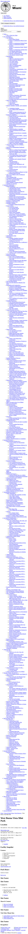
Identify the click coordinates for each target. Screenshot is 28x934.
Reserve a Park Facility (11, 735)
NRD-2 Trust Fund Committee (16, 143)
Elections (8, 148)
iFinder (8, 807)
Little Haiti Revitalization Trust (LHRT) (18, 120)
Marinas (8, 738)
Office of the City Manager (15, 96)
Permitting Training (10, 203)
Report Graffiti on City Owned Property (15, 639)
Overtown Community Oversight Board (18, 142)
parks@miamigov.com (6, 866)
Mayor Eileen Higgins (14, 39)
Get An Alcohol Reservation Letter (14, 678)
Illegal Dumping (10, 640)
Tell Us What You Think (11, 35)
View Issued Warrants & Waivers (13, 431)
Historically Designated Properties (14, 380)
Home (2, 813)
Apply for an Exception (14, 699)
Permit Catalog (9, 205)
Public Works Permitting (14, 212)
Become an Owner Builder (15, 287)
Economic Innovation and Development (18, 99)
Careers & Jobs (6, 649)
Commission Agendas (14, 108)
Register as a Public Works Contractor (15, 432)
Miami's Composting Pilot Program (17, 535)
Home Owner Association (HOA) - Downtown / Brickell (17, 574)
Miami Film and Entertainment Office (17, 78)
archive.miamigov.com (8, 918)
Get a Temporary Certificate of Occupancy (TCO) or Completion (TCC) (17, 296)
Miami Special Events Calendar (16, 333)
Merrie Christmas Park (14, 725)
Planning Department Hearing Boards (17, 121)
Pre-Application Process (14, 682)
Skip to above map (5, 840)
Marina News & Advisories (15, 745)
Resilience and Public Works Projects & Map (16, 516)
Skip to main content (5, 1)
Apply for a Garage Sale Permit (16, 222)
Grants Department (13, 70)
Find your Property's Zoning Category (17, 692)
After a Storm (12, 541)
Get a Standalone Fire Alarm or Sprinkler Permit (16, 217)
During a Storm (12, 540)
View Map (24, 827)
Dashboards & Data (10, 788)
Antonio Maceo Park (14, 721)
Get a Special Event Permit (15, 330)
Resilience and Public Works (15, 88)
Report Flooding (13, 615)
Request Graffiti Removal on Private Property (16, 643)
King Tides (11, 146)
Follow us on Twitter (8, 905)
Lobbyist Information (11, 486)
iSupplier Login (12, 451)
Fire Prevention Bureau (11, 281)
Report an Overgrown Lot (15, 632)
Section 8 (11, 760)
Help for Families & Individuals (16, 787)
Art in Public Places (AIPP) (15, 122)
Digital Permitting (10, 186)
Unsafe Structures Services (15, 280)
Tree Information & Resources (16, 343)
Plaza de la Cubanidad (14, 726)
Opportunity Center (13, 669)
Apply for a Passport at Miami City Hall (18, 172)
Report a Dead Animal (14, 635)
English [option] (13, 26)
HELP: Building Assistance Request (14, 182)
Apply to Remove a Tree (14, 351)
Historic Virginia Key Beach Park (16, 732)
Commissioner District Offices (16, 79)
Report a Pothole (13, 594)
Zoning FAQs (9, 675)
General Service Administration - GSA (18, 69)
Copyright (23, 930)
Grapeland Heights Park (14, 723)
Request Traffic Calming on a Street (14, 499)
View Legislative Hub (11, 177)
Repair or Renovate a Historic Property (18, 381)
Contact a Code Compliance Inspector (17, 252)
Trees (7, 337)
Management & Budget (14, 77)
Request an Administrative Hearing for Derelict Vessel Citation (18, 630)
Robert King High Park (14, 727)
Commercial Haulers (14, 533)
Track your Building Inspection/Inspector (13, 245)
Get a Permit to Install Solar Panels (17, 230)
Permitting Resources (11, 300)
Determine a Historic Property (16, 276)
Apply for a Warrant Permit (15, 218)
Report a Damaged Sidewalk (15, 602)
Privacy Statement (16, 930)
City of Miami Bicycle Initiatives (16, 510)
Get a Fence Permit (13, 209)
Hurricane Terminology (14, 546)
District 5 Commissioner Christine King (18, 49)
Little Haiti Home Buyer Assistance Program (16, 774)
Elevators (8, 416)
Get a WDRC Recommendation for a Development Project (14, 708)
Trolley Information (10, 493)
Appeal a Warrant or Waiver (15, 596)
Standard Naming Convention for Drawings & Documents (16, 192)
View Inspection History (14, 247)
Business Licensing (10, 460)
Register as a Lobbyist (14, 97)
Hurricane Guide (10, 537)
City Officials (9, 38)
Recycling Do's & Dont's (15, 528)
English (13, 20)
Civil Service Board (13, 62)
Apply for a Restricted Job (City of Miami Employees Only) (17, 660)
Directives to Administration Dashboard (15, 147)
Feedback (5, 895)
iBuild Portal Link (10, 437)
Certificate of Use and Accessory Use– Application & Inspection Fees (15, 489)
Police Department (13, 83)
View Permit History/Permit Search (17, 302)
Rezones (8, 680)
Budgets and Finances (11, 473)
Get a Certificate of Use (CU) (16, 462)
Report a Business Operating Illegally (14, 490)
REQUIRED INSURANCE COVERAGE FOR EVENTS (16, 335)
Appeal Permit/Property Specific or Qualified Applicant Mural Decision (17, 371)
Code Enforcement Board (15, 118)
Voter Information (13, 161)
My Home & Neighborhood (9, 518)
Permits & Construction (8, 185)
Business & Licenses (8, 440)
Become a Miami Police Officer (16, 654)
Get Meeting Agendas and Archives (14, 178)
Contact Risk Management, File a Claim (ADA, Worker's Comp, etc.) (18, 600)
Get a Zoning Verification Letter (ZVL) (18, 688)
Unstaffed (5, 844)
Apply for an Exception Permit (16, 220)
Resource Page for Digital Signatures (17, 198)
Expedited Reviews (10, 420)
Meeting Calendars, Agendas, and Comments (16, 105)
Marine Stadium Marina (14, 744)
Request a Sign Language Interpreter (17, 607)
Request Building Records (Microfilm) (18, 260)
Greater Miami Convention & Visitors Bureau (13, 915)
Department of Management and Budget (18, 476)
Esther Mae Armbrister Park (15, 722)
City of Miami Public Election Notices (17, 155)
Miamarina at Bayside (14, 743)
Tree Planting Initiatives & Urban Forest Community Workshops (15, 647)
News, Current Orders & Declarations (14, 780)
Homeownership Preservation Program (18, 769)
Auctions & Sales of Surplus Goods (17, 453)
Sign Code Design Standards (15, 484)
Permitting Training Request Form (17, 204)
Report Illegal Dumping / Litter (16, 641)
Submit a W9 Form (13, 458)
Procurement (12, 87)
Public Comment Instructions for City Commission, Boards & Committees (17, 113)
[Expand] (7, 34)
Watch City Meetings (14, 104)
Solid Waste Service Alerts (15, 532)
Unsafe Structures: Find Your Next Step (18, 311)
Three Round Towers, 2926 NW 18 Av (18, 398)
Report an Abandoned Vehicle (16, 606)
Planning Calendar (10, 713)
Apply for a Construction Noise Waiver (18, 293)
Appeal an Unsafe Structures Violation (18, 313)
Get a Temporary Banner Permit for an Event (16, 429)
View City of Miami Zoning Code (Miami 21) (16, 674)
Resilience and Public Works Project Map (15, 809)
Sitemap (2, 931)
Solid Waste (12, 92)
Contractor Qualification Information (17, 286)
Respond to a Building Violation (16, 321)
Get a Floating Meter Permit (12, 419)
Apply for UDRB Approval (12, 706)
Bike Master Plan (13, 509)
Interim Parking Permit (14, 514)
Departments (9, 56)
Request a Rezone (13, 406)
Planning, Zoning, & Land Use (10, 673)
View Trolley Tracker (14, 496)
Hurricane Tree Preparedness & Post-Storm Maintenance (17, 543)
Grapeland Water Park (14, 731)
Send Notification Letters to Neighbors (18, 274)
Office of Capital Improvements (16, 58)
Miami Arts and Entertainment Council (18, 138)
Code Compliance (13, 64)
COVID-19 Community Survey (16, 790)
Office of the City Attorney (15, 60)
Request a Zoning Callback (12, 701)
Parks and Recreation (14, 81)
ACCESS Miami (13, 670)
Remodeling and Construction (13, 285)
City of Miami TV (13, 101)
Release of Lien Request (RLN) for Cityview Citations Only (17, 625)
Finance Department (13, 66)
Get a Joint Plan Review (14, 427)
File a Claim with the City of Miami (17, 614)
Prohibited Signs (13, 483)
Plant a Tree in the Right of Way (16, 352)
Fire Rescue (12, 68)
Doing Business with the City (13, 441)
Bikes (7, 507)
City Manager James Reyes (15, 51)
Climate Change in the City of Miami (14, 144)
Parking (8, 511)
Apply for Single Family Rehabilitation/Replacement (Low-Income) (17, 772)
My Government (7, 36)
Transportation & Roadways (9, 492)
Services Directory (7, 810)
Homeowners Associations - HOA (14, 557)
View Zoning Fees (10, 717)
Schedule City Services (11, 183)
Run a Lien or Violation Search (16, 256)
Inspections (8, 237)
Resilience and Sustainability (15, 90)
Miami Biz (8, 472)
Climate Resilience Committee (16, 129)
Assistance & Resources (11, 783)
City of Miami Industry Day (15, 459)
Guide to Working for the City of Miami (18, 657)
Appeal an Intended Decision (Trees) (17, 360)
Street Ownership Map (11, 805)
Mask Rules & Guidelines (12, 791)
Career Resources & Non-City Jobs (14, 667)
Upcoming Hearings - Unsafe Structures (18, 320)
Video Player (12, 103)
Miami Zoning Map (10, 803)
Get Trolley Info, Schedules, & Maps (17, 494)
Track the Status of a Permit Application (18, 304)
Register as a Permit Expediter (13, 200)
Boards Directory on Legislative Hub (17, 116)
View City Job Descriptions (15, 658)
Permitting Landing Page (12, 202)
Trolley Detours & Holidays (15, 498)
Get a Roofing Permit (14, 208)
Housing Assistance (7, 751)
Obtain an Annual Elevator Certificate (17, 418)
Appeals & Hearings (11, 181)
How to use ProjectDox (11, 403)
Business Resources (13, 784)
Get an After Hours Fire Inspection (17, 251)
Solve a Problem (10, 593)
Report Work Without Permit (15, 325)
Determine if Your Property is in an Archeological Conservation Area (17, 278)
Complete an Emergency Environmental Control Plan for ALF (15, 776)
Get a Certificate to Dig (14, 395)
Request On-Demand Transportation (14, 502)
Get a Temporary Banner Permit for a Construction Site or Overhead (14, 504)
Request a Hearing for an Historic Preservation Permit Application (16, 383)
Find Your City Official (11, 797)
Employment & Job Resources (16, 786)
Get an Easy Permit (13, 207)
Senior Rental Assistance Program (17, 757)
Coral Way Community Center (16, 734)
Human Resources (13, 73)
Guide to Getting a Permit (15, 190)
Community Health (7, 778)
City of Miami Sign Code (12, 480)
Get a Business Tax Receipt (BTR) (17, 463)
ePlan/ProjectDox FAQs (14, 189)
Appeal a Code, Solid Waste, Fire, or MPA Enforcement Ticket (17, 375)
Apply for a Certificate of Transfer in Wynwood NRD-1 (14, 715)
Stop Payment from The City (15, 457)
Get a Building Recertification (16, 312)
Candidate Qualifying (14, 162)
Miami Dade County (8, 917)
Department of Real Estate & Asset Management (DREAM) (17, 85)
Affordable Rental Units (14, 756)
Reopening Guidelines (11, 792)
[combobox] (8, 23)
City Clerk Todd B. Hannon (15, 52)
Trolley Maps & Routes (14, 497)
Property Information (11, 255)
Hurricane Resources (14, 548)
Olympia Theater (10, 749)
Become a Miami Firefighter (15, 656)
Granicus (19, 932)
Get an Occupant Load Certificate (14, 477)
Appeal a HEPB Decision (15, 390)
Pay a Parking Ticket (14, 512)
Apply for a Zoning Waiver (15, 411)
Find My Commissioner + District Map (18, 53)
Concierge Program (10, 436)
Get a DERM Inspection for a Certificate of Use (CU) (16, 240)
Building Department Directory (13, 358)
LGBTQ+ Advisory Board (15, 139)
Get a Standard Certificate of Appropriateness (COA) (15, 386)
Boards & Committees (11, 114)
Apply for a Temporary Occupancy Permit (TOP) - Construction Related (17, 214)
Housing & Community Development (17, 71)
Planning (11, 82)
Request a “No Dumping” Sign (16, 531)
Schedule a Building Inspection (16, 238)
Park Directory (9, 719)
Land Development (10, 404)
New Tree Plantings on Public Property (15, 592)
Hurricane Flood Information (15, 545)
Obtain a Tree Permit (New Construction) (15, 339)
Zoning (10, 94)
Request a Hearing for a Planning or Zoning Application (17, 365)
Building (11, 57)
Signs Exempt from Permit (15, 481)
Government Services (11, 170)
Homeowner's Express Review (16, 428)
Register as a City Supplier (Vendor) (17, 450)
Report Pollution (13, 637)
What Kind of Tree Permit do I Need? (17, 345)
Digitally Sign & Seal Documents (16, 196)
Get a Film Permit (13, 332)
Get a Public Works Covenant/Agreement (15, 506)
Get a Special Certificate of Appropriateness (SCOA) (15, 388)
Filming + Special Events (12, 748)
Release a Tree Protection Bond (16, 354)
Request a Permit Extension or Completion (16, 438)
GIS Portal (8, 808)
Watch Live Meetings (11, 100)
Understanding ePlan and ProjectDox (17, 187)
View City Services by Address (13, 801)
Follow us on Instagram (8, 906)
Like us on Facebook (8, 904)
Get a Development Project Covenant (17, 410)
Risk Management (13, 91)
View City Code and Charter (12, 179)
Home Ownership (10, 764)
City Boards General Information (16, 140)
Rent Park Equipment (11, 736)
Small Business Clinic (11, 235)
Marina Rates (12, 740)
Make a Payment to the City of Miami (14, 402)
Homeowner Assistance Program (13, 645)
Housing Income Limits (14, 767)
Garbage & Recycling (11, 519)
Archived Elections (13, 169)
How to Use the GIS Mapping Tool (17, 676)
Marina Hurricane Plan (14, 739)
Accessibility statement (6, 930)
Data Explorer (9, 800)
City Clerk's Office (13, 61)
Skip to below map (5, 830)
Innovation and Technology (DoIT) (17, 74)
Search (2, 31)
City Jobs (8, 650)
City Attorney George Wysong (16, 55)
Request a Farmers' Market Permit (17, 229)
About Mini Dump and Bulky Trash (17, 529)
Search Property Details (11, 799)
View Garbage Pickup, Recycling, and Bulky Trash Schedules (18, 521)
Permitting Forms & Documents (16, 199)
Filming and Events (10, 329)
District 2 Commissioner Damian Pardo (18, 43)
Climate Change (10, 554)
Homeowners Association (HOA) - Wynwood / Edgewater (17, 567)
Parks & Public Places (8, 718)
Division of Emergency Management (17, 95)
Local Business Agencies (12, 485)
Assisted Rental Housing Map (13, 804)
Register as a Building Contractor (16, 289)
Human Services (13, 75)
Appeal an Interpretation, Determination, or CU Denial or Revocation (16, 368)
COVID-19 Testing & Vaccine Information (16, 779)
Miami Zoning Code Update (12, 702)
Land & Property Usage (11, 684)
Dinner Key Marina (13, 741)
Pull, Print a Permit (13, 308)
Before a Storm (12, 538)
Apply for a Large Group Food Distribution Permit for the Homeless (16, 794)
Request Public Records (14, 173)
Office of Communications (15, 65)
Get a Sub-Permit (13, 211)
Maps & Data (6, 796)
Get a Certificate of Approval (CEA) (17, 397)
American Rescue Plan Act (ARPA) (17, 475)
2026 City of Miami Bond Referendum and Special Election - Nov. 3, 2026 (18, 150)
